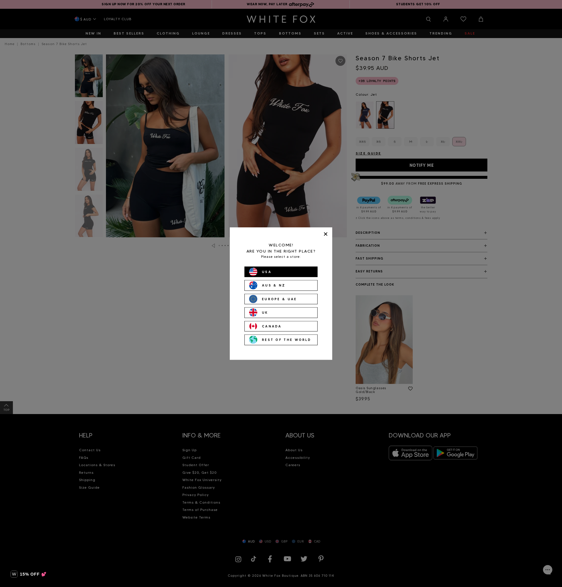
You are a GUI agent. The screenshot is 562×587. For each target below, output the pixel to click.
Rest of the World (286, 340)
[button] (28, 574)
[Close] (325, 234)
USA (267, 272)
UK (265, 312)
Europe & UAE (279, 299)
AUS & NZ (273, 285)
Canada (272, 326)
